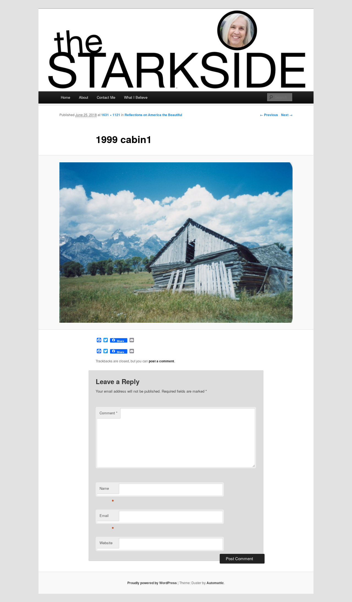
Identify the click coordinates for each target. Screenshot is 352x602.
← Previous (269, 114)
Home (65, 97)
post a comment (161, 361)
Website (106, 542)
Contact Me (106, 97)
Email (107, 517)
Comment (108, 412)
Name (107, 490)
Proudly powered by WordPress (152, 582)
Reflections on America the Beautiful (153, 114)
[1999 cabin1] (176, 242)
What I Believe (135, 97)
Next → (287, 114)
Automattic (215, 582)
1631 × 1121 (110, 114)
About (83, 97)
